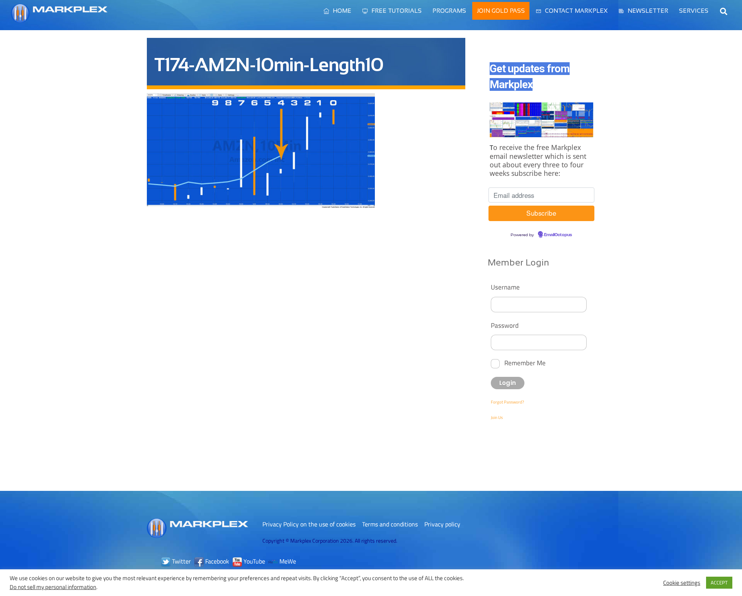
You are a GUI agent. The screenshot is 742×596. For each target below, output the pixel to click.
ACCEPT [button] (719, 582)
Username (505, 287)
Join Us (497, 417)
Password (505, 325)
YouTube (253, 561)
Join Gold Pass (501, 10)
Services (693, 10)
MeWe (287, 561)
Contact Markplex (575, 10)
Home (341, 10)
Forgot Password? (507, 402)
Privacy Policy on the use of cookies (309, 524)
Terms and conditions (390, 524)
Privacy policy (442, 524)
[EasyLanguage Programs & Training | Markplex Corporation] (59, 19)
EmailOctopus (558, 235)
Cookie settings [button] (681, 582)
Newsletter (647, 10)
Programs (449, 10)
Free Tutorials (396, 10)
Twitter (180, 561)
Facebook (216, 561)
